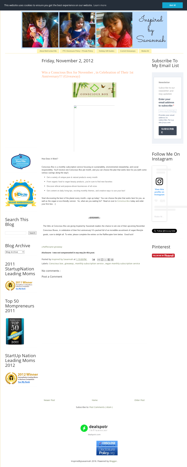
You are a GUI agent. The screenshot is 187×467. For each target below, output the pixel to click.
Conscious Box (123, 201)
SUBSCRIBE (167, 131)
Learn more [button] (100, 5)
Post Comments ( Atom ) (101, 407)
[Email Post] (93, 259)
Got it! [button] (172, 5)
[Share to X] (105, 259)
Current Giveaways (127, 51)
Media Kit (145, 51)
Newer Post (49, 400)
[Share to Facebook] (108, 259)
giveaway (69, 263)
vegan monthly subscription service (122, 263)
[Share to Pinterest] (112, 259)
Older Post (139, 400)
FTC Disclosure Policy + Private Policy (78, 51)
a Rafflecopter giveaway (52, 246)
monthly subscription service (89, 263)
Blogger (113, 461)
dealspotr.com (94, 434)
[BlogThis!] (102, 259)
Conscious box (56, 263)
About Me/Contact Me (48, 51)
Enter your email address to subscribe (166, 102)
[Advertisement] (94, 370)
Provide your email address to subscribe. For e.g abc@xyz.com (166, 119)
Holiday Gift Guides (106, 51)
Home (95, 400)
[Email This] (98, 259)
